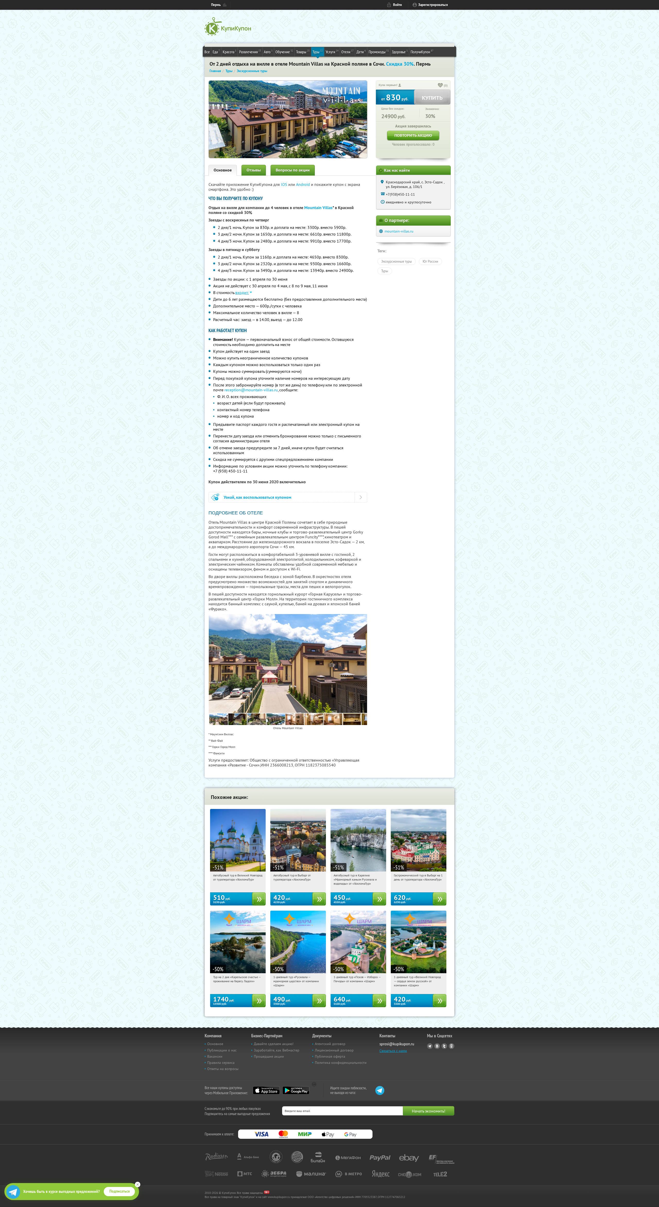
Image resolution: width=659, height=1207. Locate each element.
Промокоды (379, 51)
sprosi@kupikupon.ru (396, 1043)
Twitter (444, 1046)
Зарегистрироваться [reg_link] (433, 5)
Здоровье (400, 51)
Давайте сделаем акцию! (273, 1043)
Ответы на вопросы (222, 1068)
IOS (284, 184)
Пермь (216, 5)
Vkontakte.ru (437, 1046)
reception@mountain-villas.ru (251, 389)
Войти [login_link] (397, 5)
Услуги (332, 51)
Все (207, 51)
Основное (223, 170)
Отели (347, 51)
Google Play (295, 1090)
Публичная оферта (330, 1056)
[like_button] (440, 85)
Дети (361, 51)
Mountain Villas (318, 207)
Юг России (430, 261)
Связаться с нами (393, 1050)
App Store (266, 1090)
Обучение (284, 51)
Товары (303, 51)
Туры (318, 51)
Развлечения (250, 51)
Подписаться (119, 1191)
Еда (216, 51)
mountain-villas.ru (399, 231)
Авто (268, 51)
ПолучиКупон (422, 51)
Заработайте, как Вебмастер (276, 1050)
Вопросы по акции (293, 170)
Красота (229, 51)
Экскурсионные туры (396, 261)
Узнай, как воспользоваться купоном (257, 497)
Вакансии (214, 1056)
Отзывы (254, 170)
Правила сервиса (221, 1062)
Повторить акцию (413, 135)
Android (303, 184)
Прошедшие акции (269, 1056)
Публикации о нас (222, 1050)
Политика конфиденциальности (341, 1062)
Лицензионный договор (334, 1050)
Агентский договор (330, 1043)
